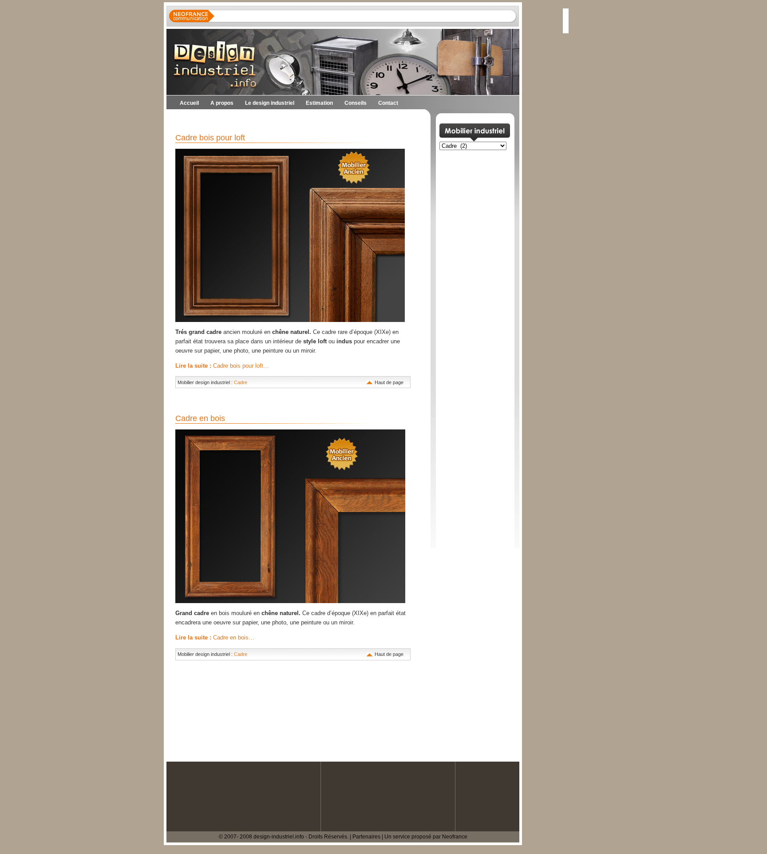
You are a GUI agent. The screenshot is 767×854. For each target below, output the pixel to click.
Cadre (240, 382)
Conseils (355, 103)
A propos (221, 103)
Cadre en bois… (214, 637)
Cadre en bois (200, 418)
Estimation (319, 103)
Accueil (189, 103)
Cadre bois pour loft (210, 137)
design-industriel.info (278, 837)
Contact (388, 103)
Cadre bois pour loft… (222, 365)
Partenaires (366, 837)
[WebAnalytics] (18, 849)
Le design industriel (269, 103)
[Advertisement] (270, 120)
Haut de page (389, 382)
